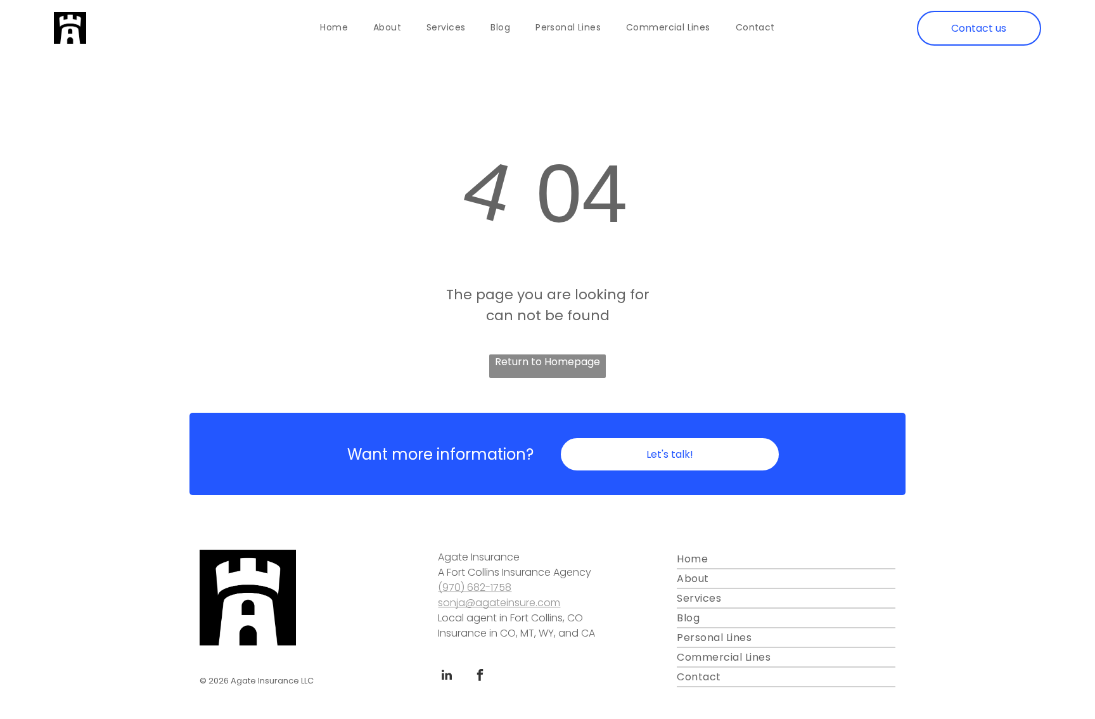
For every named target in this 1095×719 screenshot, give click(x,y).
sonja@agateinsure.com (499, 602)
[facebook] (480, 676)
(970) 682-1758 (474, 587)
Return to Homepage (547, 361)
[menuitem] (334, 28)
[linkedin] (447, 676)
